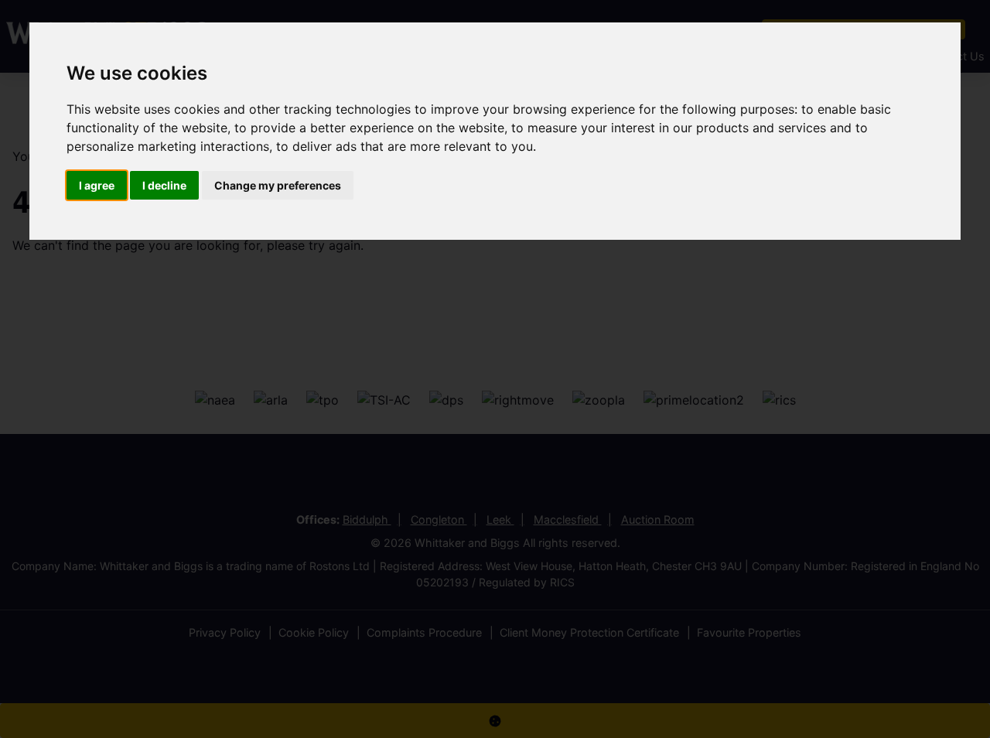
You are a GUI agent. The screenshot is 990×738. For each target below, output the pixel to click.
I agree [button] (96, 185)
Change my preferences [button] (277, 185)
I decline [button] (164, 185)
